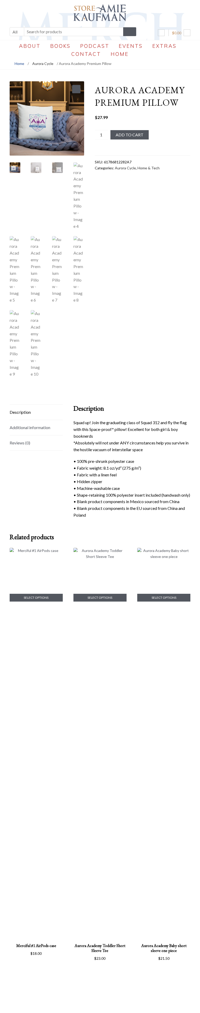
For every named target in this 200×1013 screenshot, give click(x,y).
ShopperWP (137, 1004)
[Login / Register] (161, 32)
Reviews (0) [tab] (20, 442)
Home (120, 54)
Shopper (105, 1004)
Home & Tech (149, 168)
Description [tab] (20, 412)
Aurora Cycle (42, 63)
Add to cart (129, 134)
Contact (86, 54)
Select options (36, 597)
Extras (164, 46)
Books (60, 46)
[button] (76, 89)
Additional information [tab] (30, 427)
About (30, 46)
